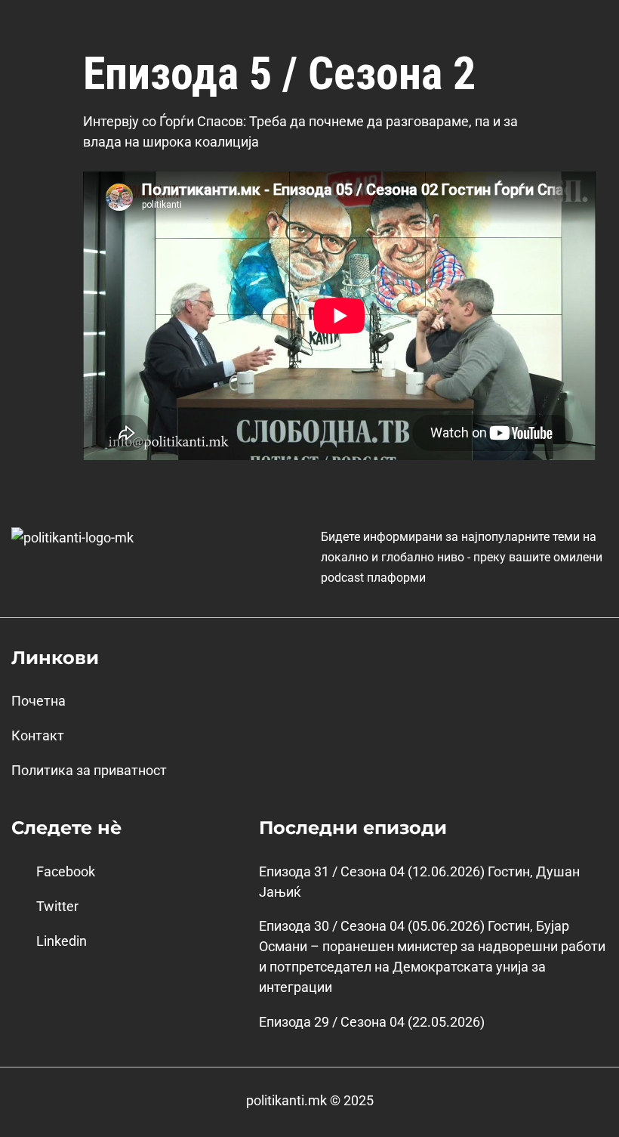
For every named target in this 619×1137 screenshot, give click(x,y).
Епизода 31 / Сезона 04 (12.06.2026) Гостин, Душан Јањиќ (419, 882)
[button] (592, 22)
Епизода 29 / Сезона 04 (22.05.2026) (372, 1022)
